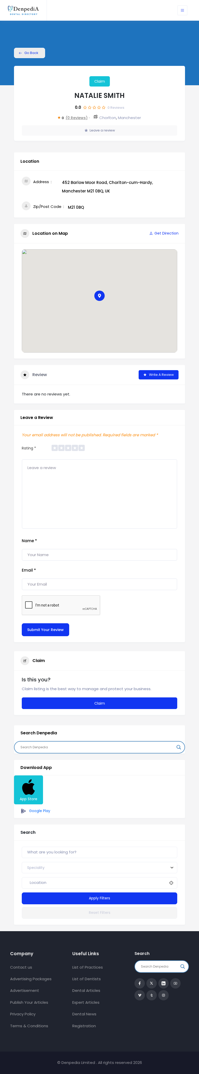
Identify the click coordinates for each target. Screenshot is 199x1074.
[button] (99, 296)
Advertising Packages (31, 979)
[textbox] (36, 867)
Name (29, 540)
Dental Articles (86, 990)
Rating (29, 448)
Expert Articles (86, 1002)
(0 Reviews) (77, 118)
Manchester (129, 117)
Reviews (116, 107)
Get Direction (166, 233)
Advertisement (24, 990)
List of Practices (87, 967)
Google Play (39, 810)
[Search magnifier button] (178, 747)
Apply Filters (99, 898)
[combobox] (99, 867)
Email (29, 570)
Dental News (84, 1014)
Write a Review (161, 374)
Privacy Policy (22, 1014)
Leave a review (102, 130)
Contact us (21, 967)
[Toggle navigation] (182, 10)
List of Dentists (86, 979)
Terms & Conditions (29, 1026)
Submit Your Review (45, 629)
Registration (84, 1026)
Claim (99, 81)
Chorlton (107, 117)
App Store (28, 798)
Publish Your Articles (29, 1002)
